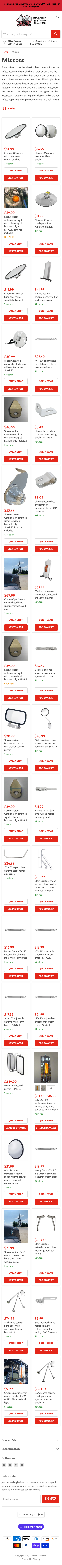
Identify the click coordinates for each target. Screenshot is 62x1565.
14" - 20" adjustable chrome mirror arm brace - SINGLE (14, 1021)
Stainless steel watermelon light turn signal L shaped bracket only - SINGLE (15, 815)
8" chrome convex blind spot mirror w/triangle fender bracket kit (13, 1327)
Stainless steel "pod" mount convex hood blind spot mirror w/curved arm (14, 1257)
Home (5, 52)
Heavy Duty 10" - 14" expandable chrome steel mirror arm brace (15, 954)
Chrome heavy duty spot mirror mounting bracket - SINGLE (45, 434)
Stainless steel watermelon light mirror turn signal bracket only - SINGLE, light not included (13, 224)
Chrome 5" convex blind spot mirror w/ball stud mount (44, 223)
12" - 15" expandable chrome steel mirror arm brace (14, 870)
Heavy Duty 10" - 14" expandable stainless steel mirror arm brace (46, 1173)
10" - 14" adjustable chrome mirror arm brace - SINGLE (44, 954)
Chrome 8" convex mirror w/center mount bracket (13, 156)
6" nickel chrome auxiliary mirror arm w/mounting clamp (45, 673)
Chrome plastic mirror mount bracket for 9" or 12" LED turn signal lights (15, 1397)
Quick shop (16, 170)
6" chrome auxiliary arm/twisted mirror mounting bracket (45, 814)
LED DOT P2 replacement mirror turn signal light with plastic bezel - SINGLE (46, 1104)
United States (29, 1514)
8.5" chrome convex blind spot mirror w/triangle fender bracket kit (45, 1397)
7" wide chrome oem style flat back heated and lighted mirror (46, 594)
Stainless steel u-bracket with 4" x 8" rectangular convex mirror (14, 745)
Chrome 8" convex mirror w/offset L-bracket (44, 156)
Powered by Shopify (31, 1559)
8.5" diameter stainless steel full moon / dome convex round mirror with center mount (15, 1177)
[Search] (55, 34)
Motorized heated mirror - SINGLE (13, 1087)
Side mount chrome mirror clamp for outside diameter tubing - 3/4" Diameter (46, 1327)
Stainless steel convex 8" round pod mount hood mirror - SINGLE (46, 743)
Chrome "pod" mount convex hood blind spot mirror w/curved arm (15, 604)
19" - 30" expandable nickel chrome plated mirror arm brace (45, 364)
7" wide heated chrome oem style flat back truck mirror (46, 296)
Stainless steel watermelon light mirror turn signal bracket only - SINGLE (15, 436)
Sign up (50, 1498)
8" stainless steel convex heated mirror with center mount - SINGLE (15, 365)
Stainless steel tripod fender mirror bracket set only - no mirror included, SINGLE (46, 885)
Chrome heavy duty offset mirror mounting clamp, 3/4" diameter (46, 506)
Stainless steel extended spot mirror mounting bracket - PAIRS (45, 1248)
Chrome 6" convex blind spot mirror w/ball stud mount (13, 296)
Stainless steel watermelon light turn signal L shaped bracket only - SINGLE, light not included (15, 522)
